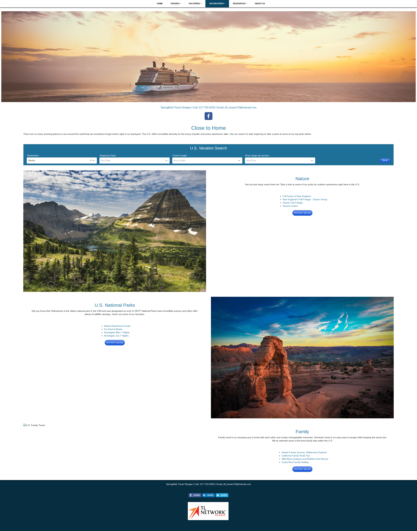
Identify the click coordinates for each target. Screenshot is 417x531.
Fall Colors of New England (297, 196)
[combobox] (62, 160)
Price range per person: (257, 155)
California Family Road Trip (296, 455)
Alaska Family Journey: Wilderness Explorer (304, 452)
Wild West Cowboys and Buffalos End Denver (305, 459)
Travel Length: (180, 155)
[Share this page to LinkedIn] (208, 495)
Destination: (33, 155)
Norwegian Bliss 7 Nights (117, 332)
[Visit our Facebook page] (208, 116)
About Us (260, 3)
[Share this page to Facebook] (195, 495)
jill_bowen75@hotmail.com (240, 107)
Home (160, 3)
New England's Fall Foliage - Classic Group (305, 199)
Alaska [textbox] (60, 160)
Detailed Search (326, 160)
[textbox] (134, 160)
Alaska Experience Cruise (117, 326)
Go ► (385, 160)
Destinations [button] (216, 3)
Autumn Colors (290, 206)
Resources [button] (239, 3)
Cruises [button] (175, 3)
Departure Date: (108, 155)
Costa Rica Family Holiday (295, 462)
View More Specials (302, 213)
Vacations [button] (194, 3)
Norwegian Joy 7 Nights (116, 335)
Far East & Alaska (113, 329)
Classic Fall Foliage (293, 202)
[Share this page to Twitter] (222, 495)
